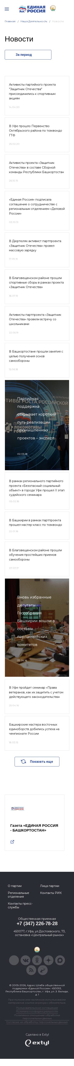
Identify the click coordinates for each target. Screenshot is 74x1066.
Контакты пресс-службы (20, 905)
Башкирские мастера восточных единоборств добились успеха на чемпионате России (34, 729)
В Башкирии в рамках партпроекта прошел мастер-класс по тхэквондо (35, 522)
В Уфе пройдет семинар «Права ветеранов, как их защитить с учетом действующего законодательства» (36, 692)
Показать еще (41, 762)
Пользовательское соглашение (37, 1007)
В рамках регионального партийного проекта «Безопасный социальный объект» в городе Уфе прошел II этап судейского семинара (37, 488)
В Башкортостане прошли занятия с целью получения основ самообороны (36, 356)
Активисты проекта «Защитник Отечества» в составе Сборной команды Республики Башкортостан (36, 167)
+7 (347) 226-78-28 (37, 923)
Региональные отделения (18, 894)
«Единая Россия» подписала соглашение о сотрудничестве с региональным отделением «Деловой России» (37, 206)
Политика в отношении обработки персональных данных (37, 1017)
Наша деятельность (34, 21)
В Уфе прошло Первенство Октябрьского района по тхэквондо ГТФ (35, 130)
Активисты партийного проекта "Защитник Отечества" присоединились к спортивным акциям (32, 91)
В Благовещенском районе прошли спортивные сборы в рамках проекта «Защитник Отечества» (36, 282)
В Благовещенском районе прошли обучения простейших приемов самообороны (35, 554)
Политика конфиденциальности (37, 1011)
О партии (15, 886)
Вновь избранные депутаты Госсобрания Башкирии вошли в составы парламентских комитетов (36, 621)
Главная (10, 21)
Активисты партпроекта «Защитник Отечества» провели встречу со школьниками (35, 319)
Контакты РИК (51, 893)
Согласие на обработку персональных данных (37, 1021)
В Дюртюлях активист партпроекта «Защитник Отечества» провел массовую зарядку (35, 245)
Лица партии (49, 886)
